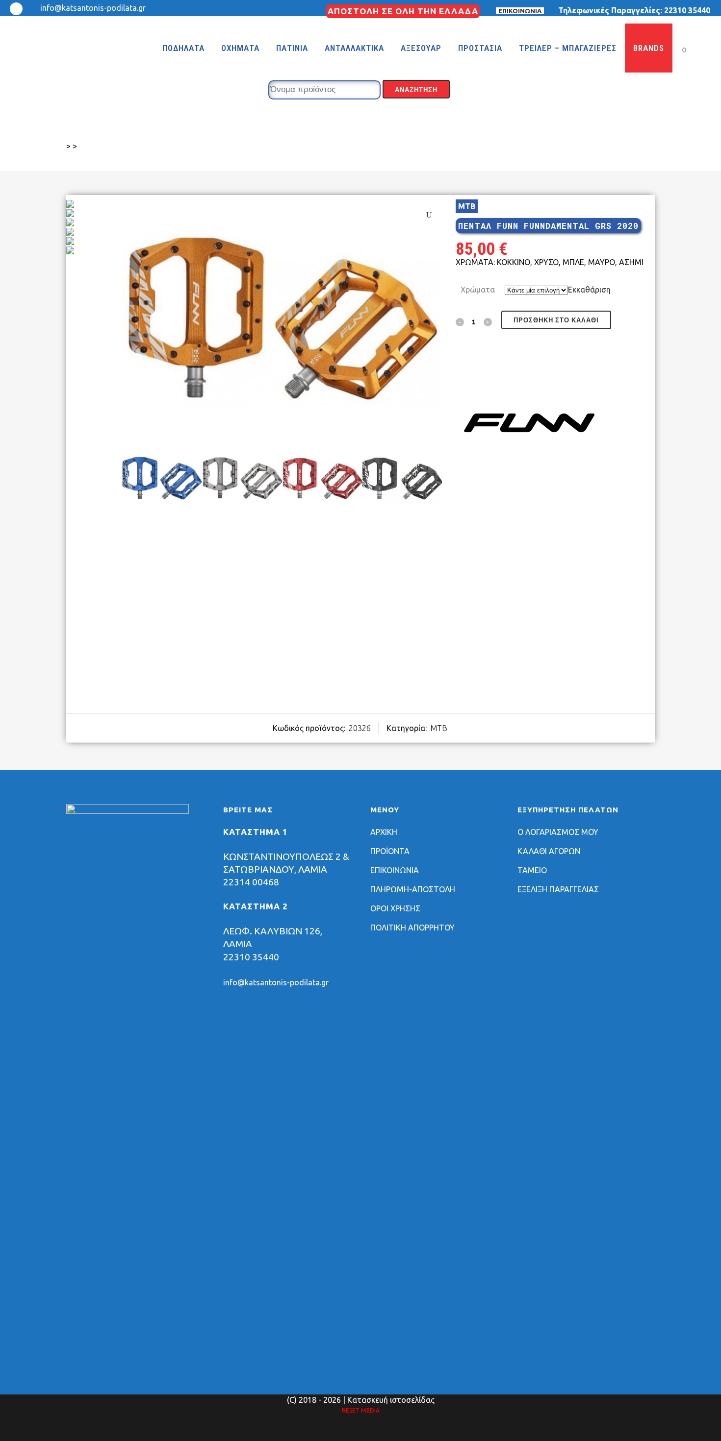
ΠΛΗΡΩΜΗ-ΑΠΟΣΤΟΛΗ (412, 889)
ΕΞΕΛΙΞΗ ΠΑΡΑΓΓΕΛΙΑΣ (558, 889)
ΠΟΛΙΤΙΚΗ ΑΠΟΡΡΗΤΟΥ (412, 927)
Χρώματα (478, 289)
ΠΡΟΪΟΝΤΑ (390, 851)
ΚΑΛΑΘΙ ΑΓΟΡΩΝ (548, 851)
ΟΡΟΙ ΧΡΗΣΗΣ (395, 908)
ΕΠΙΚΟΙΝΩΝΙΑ (519, 10)
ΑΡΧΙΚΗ (383, 832)
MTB (466, 206)
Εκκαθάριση (589, 289)
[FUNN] (529, 424)
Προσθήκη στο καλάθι (556, 320)
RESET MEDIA (361, 1410)
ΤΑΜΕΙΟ (532, 870)
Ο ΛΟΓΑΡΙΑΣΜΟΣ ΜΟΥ (557, 832)
